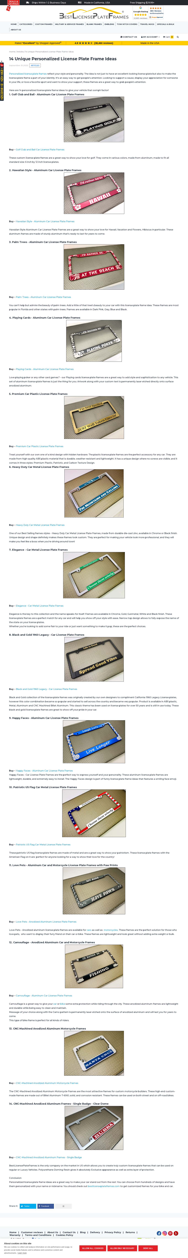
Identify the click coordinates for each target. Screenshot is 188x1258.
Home (14, 24)
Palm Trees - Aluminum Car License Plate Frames (43, 297)
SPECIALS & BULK (165, 24)
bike (62, 1004)
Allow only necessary (122, 1248)
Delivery (95, 1232)
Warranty (14, 1235)
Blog (83, 1232)
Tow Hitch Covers (127, 24)
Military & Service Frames (69, 24)
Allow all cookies (92, 1248)
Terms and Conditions (38, 1235)
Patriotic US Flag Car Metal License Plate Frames (43, 844)
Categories (25, 24)
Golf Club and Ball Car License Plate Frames (40, 149)
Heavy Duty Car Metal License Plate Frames (40, 525)
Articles (20, 51)
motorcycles (111, 930)
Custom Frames (43, 24)
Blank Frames (94, 24)
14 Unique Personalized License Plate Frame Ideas (49, 51)
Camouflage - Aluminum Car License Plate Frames (44, 995)
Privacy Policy (113, 1232)
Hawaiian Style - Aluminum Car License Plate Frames (45, 221)
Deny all (148, 1248)
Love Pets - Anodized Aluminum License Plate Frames (46, 921)
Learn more (22, 1253)
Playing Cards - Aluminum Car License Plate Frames (45, 369)
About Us (16, 30)
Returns (130, 1232)
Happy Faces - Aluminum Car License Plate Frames (44, 770)
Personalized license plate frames (28, 74)
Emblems (109, 24)
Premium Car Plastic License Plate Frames (39, 446)
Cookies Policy (64, 1235)
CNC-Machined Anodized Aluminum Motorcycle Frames (47, 1083)
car (55, 1004)
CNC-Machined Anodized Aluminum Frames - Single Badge (49, 1157)
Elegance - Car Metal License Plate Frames (39, 605)
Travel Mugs (147, 24)
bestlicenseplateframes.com (104, 1186)
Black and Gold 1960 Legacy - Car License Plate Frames (47, 689)
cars (89, 930)
